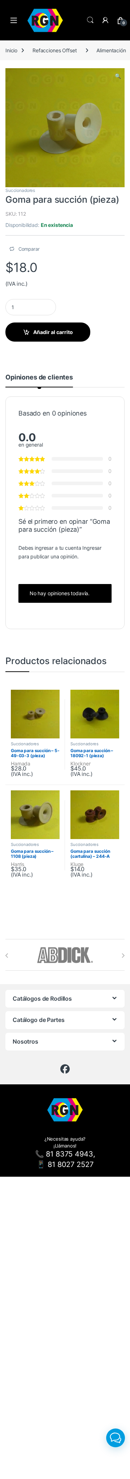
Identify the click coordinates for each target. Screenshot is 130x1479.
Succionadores (20, 190)
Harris (17, 864)
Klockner (80, 763)
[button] (118, 76)
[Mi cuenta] (105, 20)
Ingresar (91, 548)
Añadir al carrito (53, 332)
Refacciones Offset (54, 50)
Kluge (76, 864)
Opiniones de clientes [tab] (39, 377)
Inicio (11, 50)
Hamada (20, 763)
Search (90, 20)
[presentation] (7, 955)
